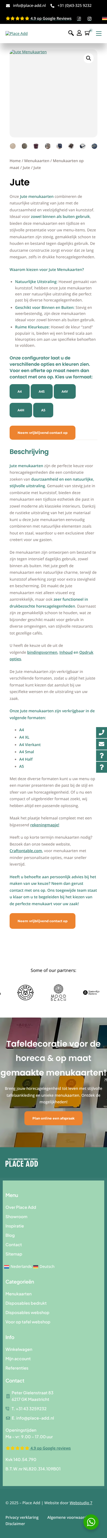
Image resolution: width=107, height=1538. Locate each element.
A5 (43, 410)
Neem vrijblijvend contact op (42, 433)
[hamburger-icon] (99, 33)
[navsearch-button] (71, 33)
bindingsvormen (42, 652)
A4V (65, 391)
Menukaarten (36, 161)
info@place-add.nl (29, 5)
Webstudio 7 (81, 1503)
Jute (26, 167)
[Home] (16, 33)
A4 (20, 391)
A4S (42, 391)
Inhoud (66, 652)
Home (15, 161)
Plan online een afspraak (53, 1118)
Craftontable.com (26, 850)
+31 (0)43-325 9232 (74, 5)
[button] (89, 58)
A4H (21, 410)
